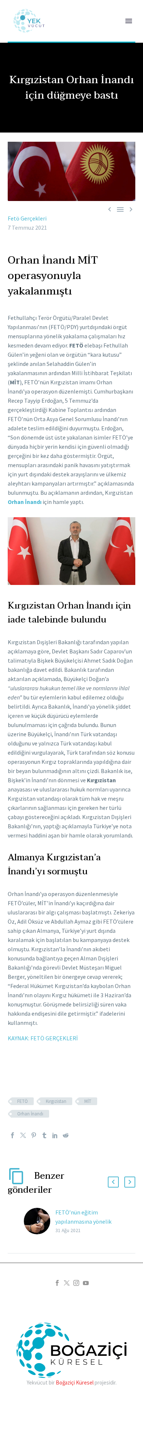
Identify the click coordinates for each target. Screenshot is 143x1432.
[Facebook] (12, 1135)
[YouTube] (86, 1283)
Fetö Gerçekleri (27, 218)
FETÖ (22, 1101)
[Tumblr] (44, 1135)
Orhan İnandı (24, 501)
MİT (87, 1101)
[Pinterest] (34, 1135)
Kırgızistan (56, 1101)
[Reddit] (66, 1135)
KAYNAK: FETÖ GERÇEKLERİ (43, 1038)
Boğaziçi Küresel (75, 1382)
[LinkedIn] (55, 1135)
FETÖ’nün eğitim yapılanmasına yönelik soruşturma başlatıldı (83, 1221)
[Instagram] (76, 1283)
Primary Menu (128, 21)
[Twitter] (23, 1135)
